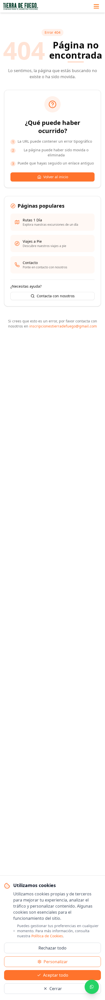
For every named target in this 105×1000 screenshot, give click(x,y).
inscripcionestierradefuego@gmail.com (63, 326)
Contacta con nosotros (56, 295)
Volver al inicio (55, 176)
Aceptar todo (55, 975)
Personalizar (56, 961)
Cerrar (55, 988)
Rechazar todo (52, 948)
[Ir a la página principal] (20, 6)
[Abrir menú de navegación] (96, 6)
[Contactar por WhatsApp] (92, 987)
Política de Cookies (47, 935)
